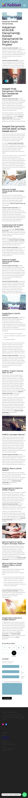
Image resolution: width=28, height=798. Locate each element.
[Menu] (24, 5)
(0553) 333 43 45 (16, 1)
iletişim (17, 637)
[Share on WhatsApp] (14, 648)
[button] (24, 794)
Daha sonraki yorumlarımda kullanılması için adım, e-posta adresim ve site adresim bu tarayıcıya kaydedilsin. (13, 683)
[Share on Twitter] (9, 648)
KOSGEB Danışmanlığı (11, 32)
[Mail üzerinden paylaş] (23, 648)
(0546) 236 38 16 (5, 738)
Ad (21, 667)
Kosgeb (5, 225)
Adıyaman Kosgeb (6, 98)
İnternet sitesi (23, 677)
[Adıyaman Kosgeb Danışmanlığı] (12, 16)
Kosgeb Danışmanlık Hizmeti (13, 127)
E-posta (22, 673)
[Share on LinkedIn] (18, 648)
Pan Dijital (4, 796)
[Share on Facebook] (4, 648)
